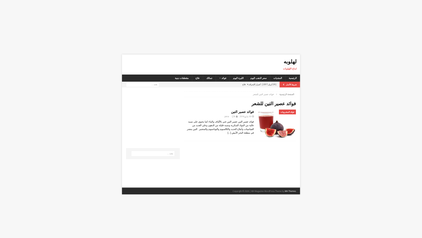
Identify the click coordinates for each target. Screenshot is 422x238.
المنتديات (277, 77)
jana (227, 116)
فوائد (224, 77)
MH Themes (290, 191)
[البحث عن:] (142, 84)
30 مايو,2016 (245, 116)
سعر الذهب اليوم (258, 77)
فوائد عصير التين (242, 111)
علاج (198, 77)
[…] (229, 132)
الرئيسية (293, 77)
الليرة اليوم (238, 77)
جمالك (209, 77)
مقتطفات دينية (182, 77)
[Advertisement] (211, 27)
